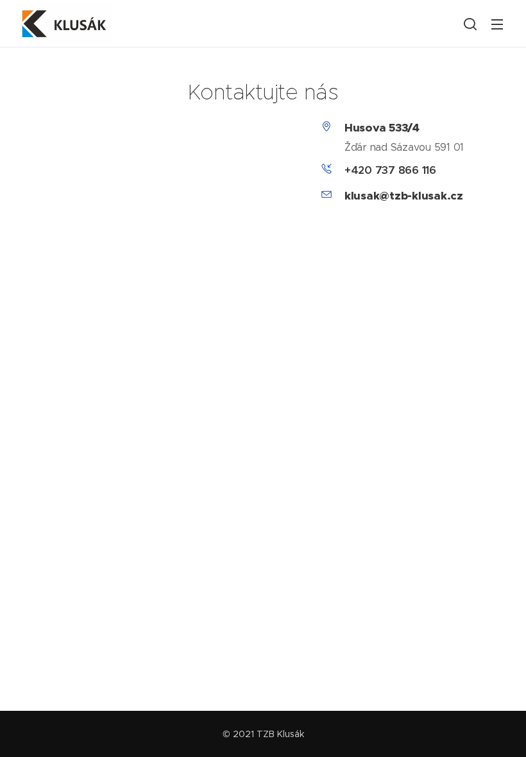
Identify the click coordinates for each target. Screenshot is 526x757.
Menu (497, 24)
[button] (470, 24)
